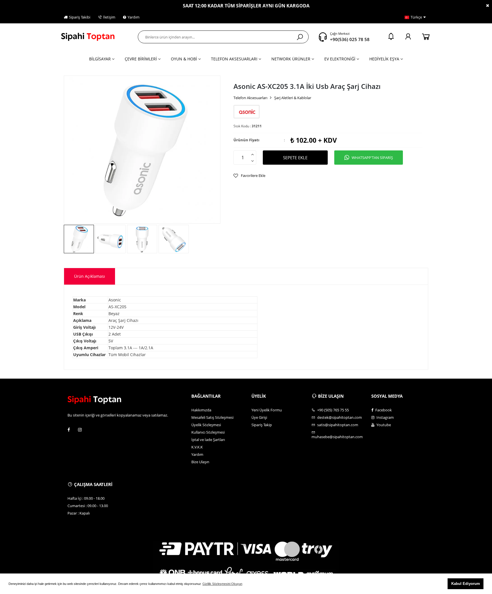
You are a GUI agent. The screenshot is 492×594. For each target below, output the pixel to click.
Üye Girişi (259, 417)
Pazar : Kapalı (78, 513)
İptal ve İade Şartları (208, 439)
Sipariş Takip (261, 424)
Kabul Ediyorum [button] (465, 583)
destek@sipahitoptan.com (339, 417)
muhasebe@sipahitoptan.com (337, 436)
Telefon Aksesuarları (250, 97)
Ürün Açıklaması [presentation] (89, 276)
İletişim (109, 17)
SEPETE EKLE (295, 157)
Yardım (134, 17)
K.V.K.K (197, 447)
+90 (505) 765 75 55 (332, 410)
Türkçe (416, 17)
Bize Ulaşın (200, 462)
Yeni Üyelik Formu (266, 410)
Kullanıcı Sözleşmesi (208, 432)
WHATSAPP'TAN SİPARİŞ (372, 157)
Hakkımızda (201, 410)
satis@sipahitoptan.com (337, 424)
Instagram (385, 417)
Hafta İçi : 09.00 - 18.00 (85, 498)
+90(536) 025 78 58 (350, 39)
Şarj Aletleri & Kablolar (292, 97)
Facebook (383, 410)
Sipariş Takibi (79, 17)
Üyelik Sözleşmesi (206, 424)
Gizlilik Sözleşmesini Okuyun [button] (222, 583)
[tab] (89, 276)
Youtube (383, 424)
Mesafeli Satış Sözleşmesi (212, 417)
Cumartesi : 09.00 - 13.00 (87, 505)
